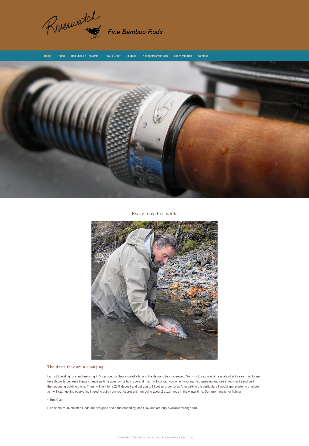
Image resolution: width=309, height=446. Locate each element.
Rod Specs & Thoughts (84, 55)
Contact (203, 55)
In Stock (131, 55)
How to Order (112, 55)
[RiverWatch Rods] (104, 25)
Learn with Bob (183, 55)
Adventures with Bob (155, 55)
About (61, 55)
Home (47, 55)
